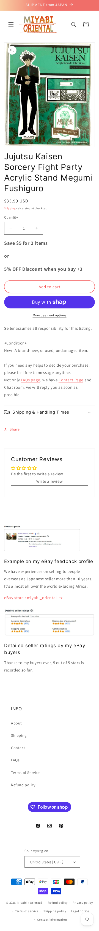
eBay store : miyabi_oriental (30, 597)
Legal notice (80, 911)
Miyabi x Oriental (29, 903)
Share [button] (15, 429)
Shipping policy (54, 911)
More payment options (50, 315)
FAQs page (30, 379)
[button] (11, 25)
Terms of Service (25, 772)
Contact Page (71, 379)
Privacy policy (83, 903)
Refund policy (23, 784)
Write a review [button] (49, 481)
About (16, 723)
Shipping (10, 208)
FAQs (15, 760)
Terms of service (26, 911)
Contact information (52, 919)
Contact (18, 747)
